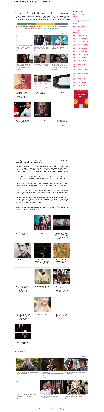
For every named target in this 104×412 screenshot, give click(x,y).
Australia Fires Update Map (79, 85)
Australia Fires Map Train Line (80, 54)
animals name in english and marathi (34, 28)
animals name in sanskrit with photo (41, 26)
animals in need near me (61, 24)
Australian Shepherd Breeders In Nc (81, 74)
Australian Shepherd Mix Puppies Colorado (79, 78)
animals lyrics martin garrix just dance (26, 24)
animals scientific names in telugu (59, 26)
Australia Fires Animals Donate (80, 51)
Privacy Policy (54, 409)
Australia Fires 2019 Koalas (80, 38)
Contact (46, 409)
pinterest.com (23, 351)
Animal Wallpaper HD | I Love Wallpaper (33, 1)
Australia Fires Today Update (80, 48)
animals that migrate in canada (24, 26)
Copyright (62, 409)
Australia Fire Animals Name (80, 35)
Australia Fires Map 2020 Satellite (79, 15)
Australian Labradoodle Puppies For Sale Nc (81, 31)
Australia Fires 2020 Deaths (80, 19)
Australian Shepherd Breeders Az (80, 69)
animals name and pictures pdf (51, 28)
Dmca (40, 409)
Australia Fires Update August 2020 (80, 44)
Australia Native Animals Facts (80, 41)
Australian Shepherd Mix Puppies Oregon (79, 65)
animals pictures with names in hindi (45, 24)
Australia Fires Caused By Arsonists (79, 61)
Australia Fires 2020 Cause (79, 82)
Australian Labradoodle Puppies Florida (81, 22)
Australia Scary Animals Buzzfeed (79, 27)
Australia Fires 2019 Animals (80, 57)
